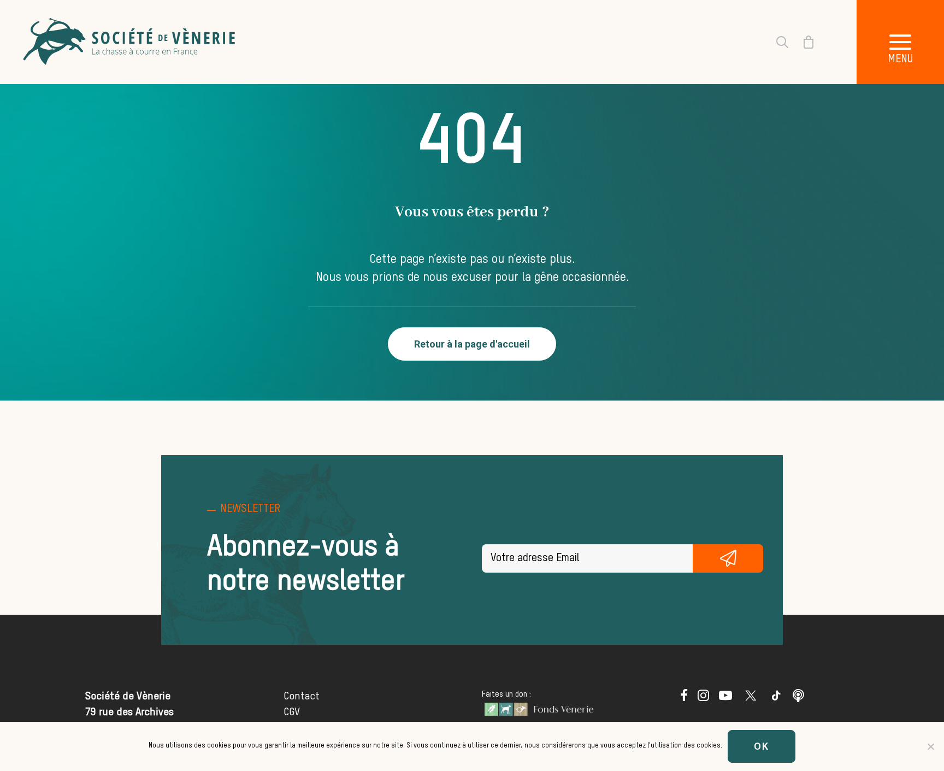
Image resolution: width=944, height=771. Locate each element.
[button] (900, 42)
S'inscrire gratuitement (728, 558)
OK (761, 746)
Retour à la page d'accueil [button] (472, 344)
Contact (302, 696)
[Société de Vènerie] (130, 42)
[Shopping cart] (802, 42)
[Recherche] (776, 42)
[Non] (930, 746)
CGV (292, 712)
